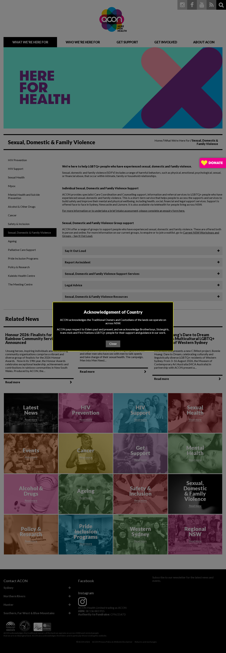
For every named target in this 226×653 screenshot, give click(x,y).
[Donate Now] (213, 163)
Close (113, 343)
